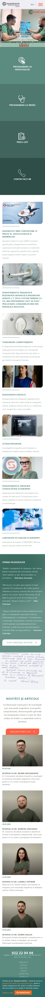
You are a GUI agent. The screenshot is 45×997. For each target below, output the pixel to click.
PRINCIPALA (23, 962)
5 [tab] (26, 43)
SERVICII (23, 965)
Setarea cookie (7, 992)
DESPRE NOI (24, 974)
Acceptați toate (23, 992)
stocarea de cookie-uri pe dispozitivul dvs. (17, 983)
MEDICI (24, 971)
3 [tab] (19, 43)
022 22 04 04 (22, 952)
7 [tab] (33, 43)
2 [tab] (15, 43)
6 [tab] (29, 43)
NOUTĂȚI (23, 968)
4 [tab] (22, 43)
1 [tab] (12, 43)
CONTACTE (23, 977)
